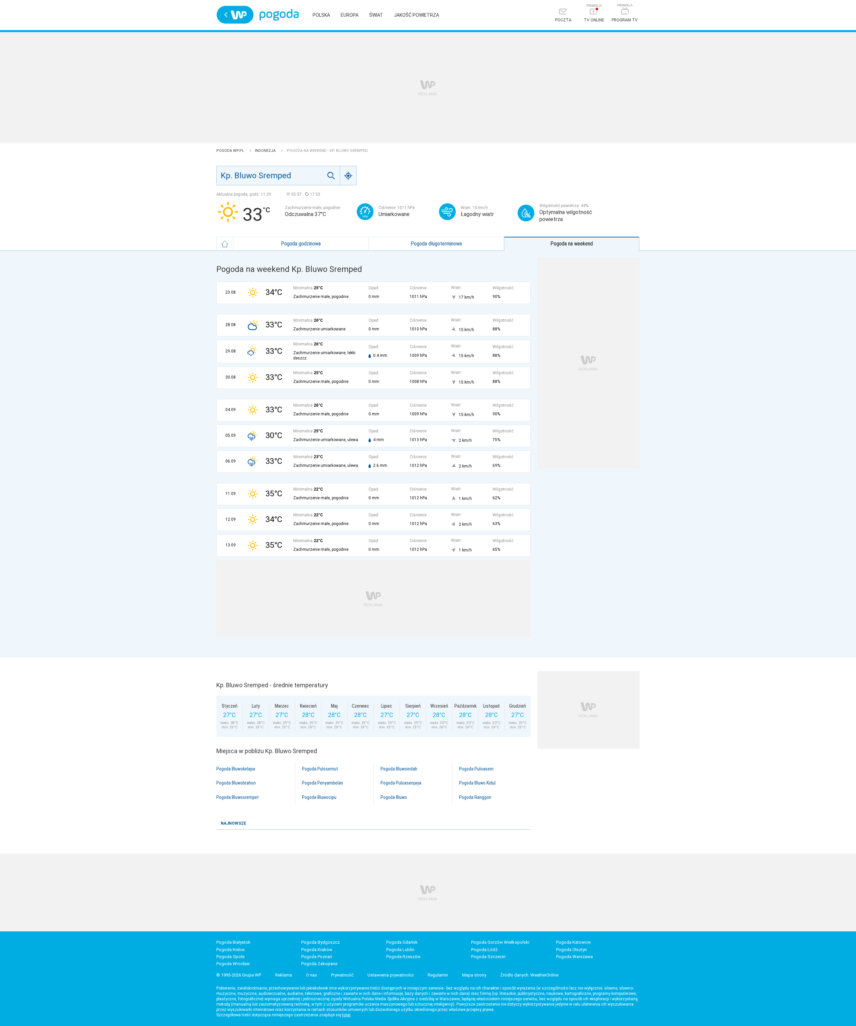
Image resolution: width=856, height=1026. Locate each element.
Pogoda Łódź (484, 949)
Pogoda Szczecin (488, 956)
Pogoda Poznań (316, 956)
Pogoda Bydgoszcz (320, 942)
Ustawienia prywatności (390, 975)
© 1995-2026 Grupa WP (238, 975)
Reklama (283, 975)
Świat (376, 15)
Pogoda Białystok (233, 942)
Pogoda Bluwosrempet (237, 797)
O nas (311, 975)
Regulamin (438, 975)
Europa (349, 15)
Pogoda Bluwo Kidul (477, 783)
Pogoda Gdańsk (402, 942)
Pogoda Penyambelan (322, 783)
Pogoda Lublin (400, 949)
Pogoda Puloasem (476, 769)
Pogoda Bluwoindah (399, 769)
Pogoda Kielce (230, 949)
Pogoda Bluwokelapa (235, 769)
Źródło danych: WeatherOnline (529, 975)
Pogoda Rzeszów (403, 956)
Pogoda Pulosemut (320, 769)
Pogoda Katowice (573, 942)
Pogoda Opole (230, 956)
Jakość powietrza (416, 15)
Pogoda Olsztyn (571, 949)
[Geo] (348, 175)
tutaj (346, 1015)
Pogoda (279, 15)
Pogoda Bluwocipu (319, 797)
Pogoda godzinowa (301, 243)
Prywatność (342, 975)
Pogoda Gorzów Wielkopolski (500, 942)
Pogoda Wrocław (233, 963)
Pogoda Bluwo (394, 797)
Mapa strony (474, 975)
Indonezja (266, 150)
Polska (321, 15)
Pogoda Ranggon (475, 797)
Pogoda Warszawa (574, 956)
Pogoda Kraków (316, 949)
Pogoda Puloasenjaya (401, 783)
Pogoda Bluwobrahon (236, 783)
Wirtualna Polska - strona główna (235, 15)
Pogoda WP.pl (230, 150)
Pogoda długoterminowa (436, 243)
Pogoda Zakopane (319, 963)
